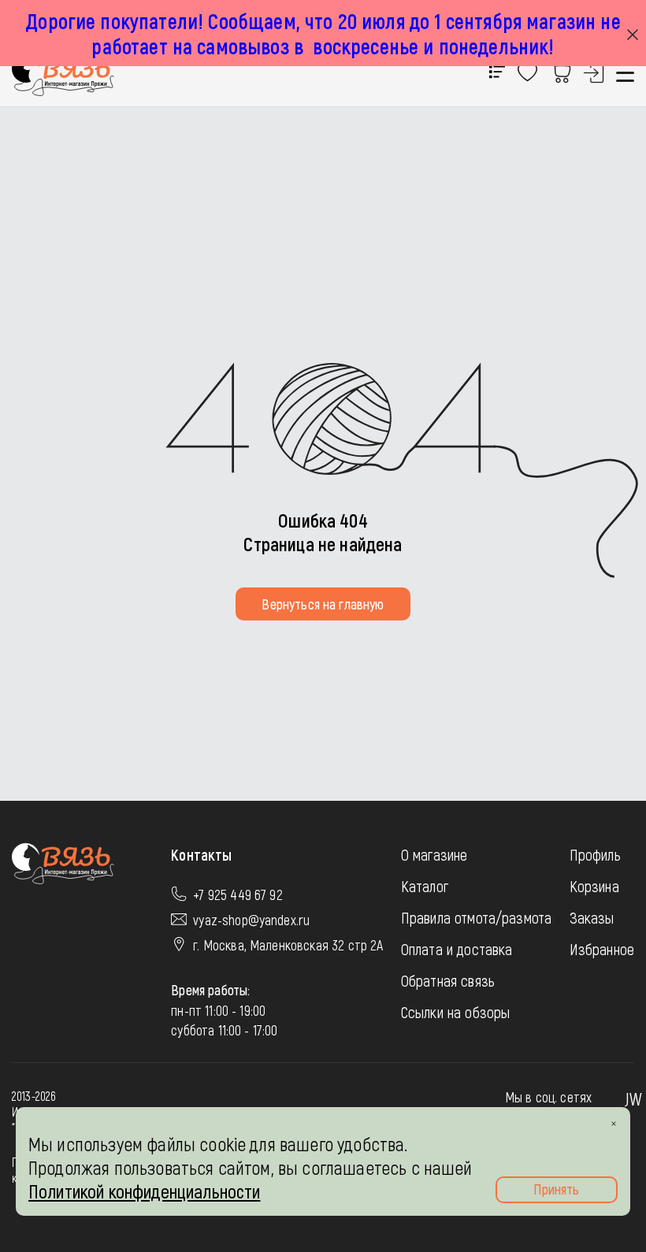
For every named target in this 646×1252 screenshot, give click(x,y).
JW (633, 1098)
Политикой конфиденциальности (144, 1191)
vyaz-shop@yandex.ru (251, 919)
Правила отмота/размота (476, 917)
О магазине (434, 854)
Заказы (592, 917)
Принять (556, 1189)
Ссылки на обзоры (455, 1011)
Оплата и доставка (457, 948)
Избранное (602, 948)
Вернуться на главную (323, 604)
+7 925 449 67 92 (238, 894)
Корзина (594, 885)
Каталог (424, 885)
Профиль (595, 854)
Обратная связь (448, 980)
